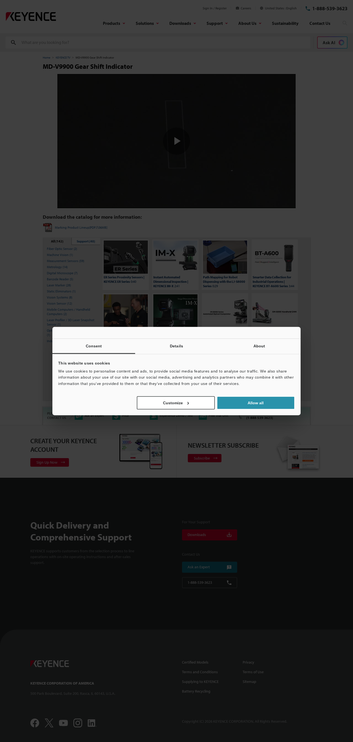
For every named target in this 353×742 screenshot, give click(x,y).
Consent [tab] (94, 346)
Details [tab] (176, 346)
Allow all (256, 403)
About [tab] (259, 346)
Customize (173, 403)
